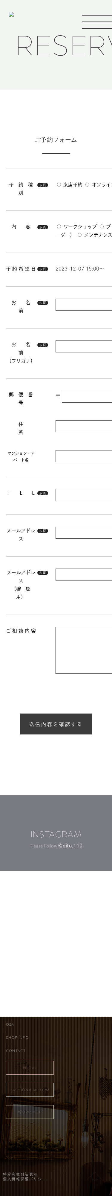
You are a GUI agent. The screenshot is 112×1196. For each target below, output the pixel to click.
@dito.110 (70, 845)
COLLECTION (19, 972)
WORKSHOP (30, 1112)
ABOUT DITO (18, 959)
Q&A (10, 1024)
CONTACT (16, 1051)
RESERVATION (19, 1011)
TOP (10, 945)
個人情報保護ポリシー (25, 1179)
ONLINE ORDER (21, 998)
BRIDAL (30, 1068)
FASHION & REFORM (29, 1090)
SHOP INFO (17, 1037)
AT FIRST (14, 985)
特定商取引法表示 (20, 1174)
